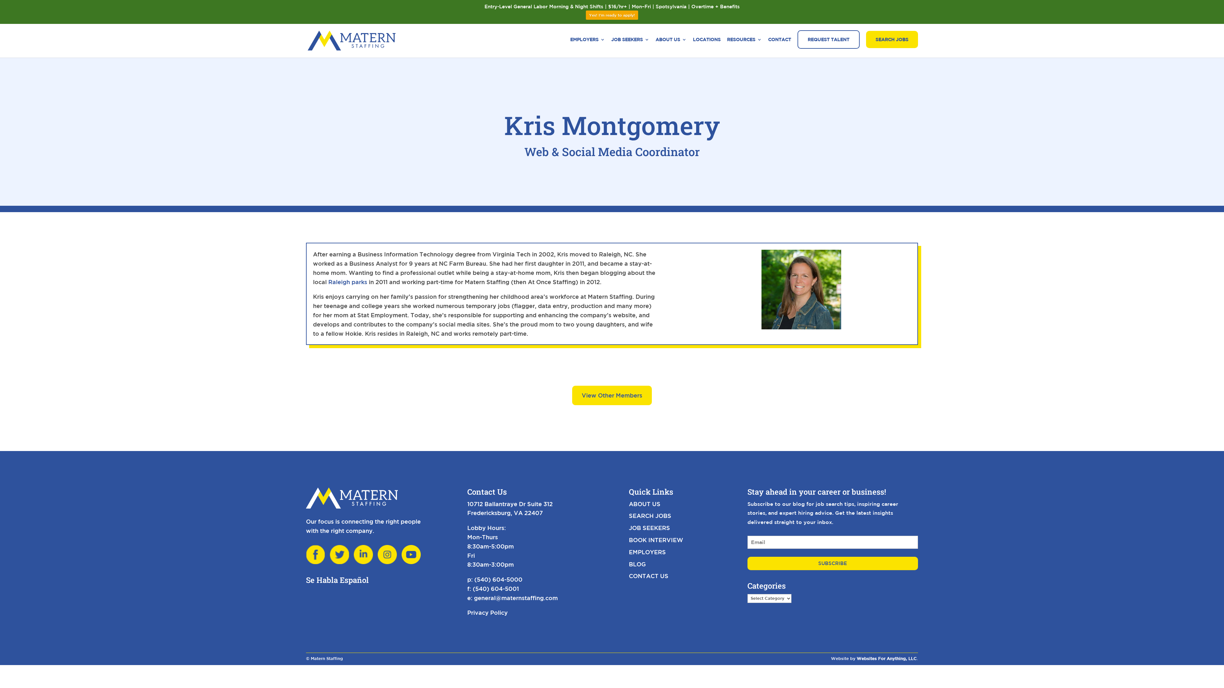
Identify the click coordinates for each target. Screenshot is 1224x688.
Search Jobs (892, 39)
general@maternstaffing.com (516, 598)
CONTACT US (648, 576)
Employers (584, 39)
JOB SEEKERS (649, 528)
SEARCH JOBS (650, 515)
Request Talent (828, 39)
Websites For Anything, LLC (887, 658)
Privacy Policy (487, 612)
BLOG (637, 564)
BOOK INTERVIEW (656, 540)
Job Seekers (627, 39)
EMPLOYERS (647, 552)
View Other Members (612, 395)
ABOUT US (644, 504)
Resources (741, 39)
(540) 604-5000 (498, 579)
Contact (779, 39)
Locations (707, 39)
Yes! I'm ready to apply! (612, 15)
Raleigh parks (347, 282)
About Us (668, 39)
